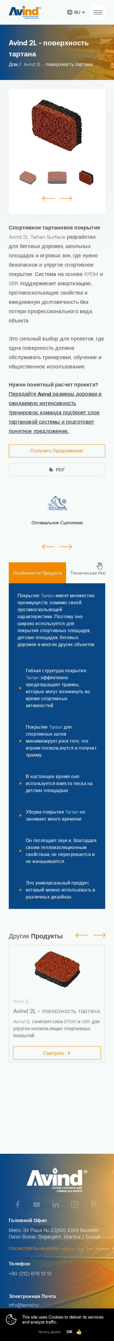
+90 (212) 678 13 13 (30, 1273)
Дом (13, 64)
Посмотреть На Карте (33, 1248)
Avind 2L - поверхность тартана (58, 64)
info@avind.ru (24, 1305)
